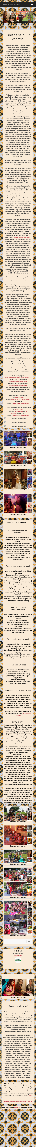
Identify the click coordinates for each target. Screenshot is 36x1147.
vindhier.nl (18, 955)
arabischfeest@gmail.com (20, 403)
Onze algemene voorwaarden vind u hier (18, 1102)
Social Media (18, 951)
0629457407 (19, 411)
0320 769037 (19, 397)
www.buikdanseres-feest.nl (18, 382)
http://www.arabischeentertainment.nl (18, 378)
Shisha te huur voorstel (11, 4)
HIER (30, 1096)
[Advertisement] (18, 1129)
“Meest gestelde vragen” (22, 237)
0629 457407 (15, 399)
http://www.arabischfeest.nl (18, 386)
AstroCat (17, 1108)
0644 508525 (26, 399)
